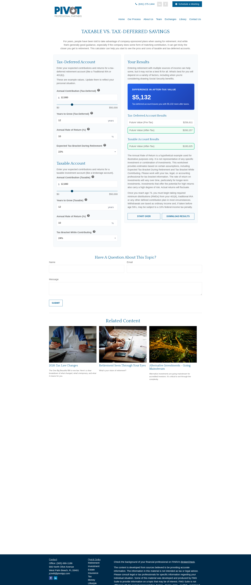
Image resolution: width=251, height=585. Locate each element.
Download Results (178, 216)
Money (91, 580)
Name (52, 262)
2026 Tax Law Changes (63, 365)
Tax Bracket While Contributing (76, 232)
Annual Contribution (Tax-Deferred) (78, 90)
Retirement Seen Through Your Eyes (122, 365)
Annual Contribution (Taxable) (75, 177)
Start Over (144, 216)
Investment (93, 566)
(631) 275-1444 (146, 4)
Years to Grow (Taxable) (72, 200)
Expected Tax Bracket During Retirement (81, 145)
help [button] (98, 90)
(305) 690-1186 (64, 563)
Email (130, 262)
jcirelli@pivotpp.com (59, 573)
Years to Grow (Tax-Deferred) (75, 113)
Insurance (93, 573)
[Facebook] (165, 4)
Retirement (93, 563)
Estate (91, 569)
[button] (121, 19)
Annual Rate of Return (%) (73, 129)
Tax (90, 576)
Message (54, 279)
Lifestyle (92, 583)
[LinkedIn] (159, 4)
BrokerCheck (188, 562)
